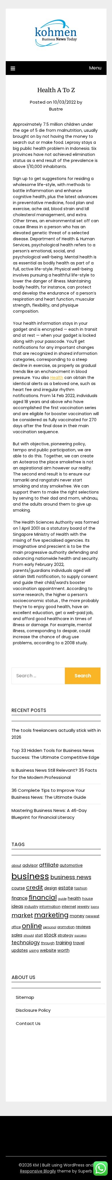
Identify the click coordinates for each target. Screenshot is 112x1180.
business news (70, 877)
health (74, 898)
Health (56, 377)
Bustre (56, 109)
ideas (17, 906)
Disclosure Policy (33, 1010)
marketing (51, 915)
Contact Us (28, 1023)
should (29, 935)
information (50, 906)
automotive (71, 865)
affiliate (49, 864)
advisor (30, 865)
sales (16, 935)
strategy (65, 935)
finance (19, 898)
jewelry (83, 906)
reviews (83, 927)
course (18, 888)
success (80, 935)
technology (25, 942)
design (50, 888)
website (48, 950)
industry (31, 906)
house (87, 898)
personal (49, 927)
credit (34, 887)
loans (95, 907)
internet (69, 906)
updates (19, 950)
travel (78, 943)
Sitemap (25, 997)
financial (43, 897)
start (39, 935)
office (16, 927)
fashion (80, 888)
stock (50, 935)
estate (65, 888)
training (64, 943)
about (16, 865)
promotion (66, 927)
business (30, 876)
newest (92, 916)
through (48, 943)
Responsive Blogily (38, 1171)
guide (62, 899)
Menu (95, 68)
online (32, 926)
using (34, 950)
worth (63, 950)
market (22, 915)
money (77, 916)
